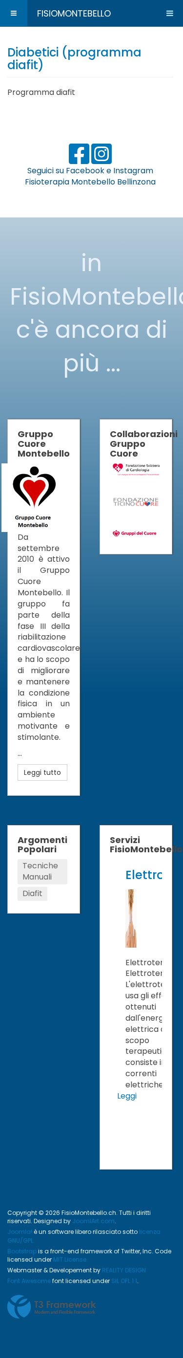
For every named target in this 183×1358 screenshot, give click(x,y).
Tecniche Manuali (40, 871)
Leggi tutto (42, 772)
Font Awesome (29, 1281)
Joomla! (19, 1232)
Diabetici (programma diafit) (74, 58)
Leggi (127, 1096)
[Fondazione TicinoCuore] (136, 501)
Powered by (51, 1307)
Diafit (32, 893)
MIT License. (70, 1259)
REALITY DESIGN (124, 1270)
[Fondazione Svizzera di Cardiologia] (136, 469)
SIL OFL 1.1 (124, 1281)
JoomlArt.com (93, 1221)
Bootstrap (22, 1251)
